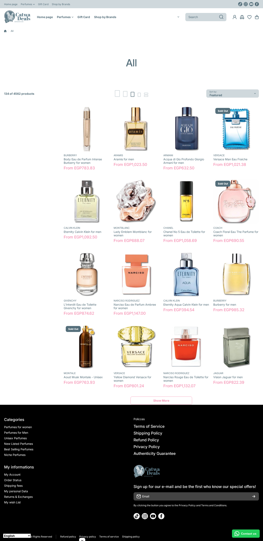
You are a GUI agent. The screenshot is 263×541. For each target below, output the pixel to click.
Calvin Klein (72, 227)
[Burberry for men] (236, 274)
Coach (217, 227)
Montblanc (122, 227)
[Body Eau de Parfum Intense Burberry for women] (87, 129)
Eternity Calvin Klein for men (82, 232)
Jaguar (218, 373)
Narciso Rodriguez (127, 300)
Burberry (70, 155)
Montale (70, 373)
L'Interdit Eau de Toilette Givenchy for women (80, 306)
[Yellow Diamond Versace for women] (136, 347)
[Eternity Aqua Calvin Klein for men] (186, 274)
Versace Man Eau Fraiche (230, 159)
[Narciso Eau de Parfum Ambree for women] (136, 274)
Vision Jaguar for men (228, 377)
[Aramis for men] (136, 129)
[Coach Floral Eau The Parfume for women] (236, 201)
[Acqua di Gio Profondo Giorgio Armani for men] (186, 129)
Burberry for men (224, 304)
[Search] (221, 17)
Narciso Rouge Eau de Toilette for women (185, 378)
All (12, 30)
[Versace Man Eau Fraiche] (236, 129)
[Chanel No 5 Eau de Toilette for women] (186, 201)
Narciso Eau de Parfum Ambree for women (135, 306)
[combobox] (205, 17)
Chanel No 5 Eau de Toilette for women (184, 233)
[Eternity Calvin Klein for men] (87, 201)
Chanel (168, 227)
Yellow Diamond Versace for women (132, 378)
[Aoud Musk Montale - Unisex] (87, 347)
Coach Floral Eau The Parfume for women (235, 233)
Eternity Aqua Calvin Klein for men (186, 304)
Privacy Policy (187, 505)
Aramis (118, 155)
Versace (219, 155)
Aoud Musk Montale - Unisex (83, 377)
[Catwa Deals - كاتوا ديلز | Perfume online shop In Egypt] (17, 17)
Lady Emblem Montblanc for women (133, 233)
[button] (257, 17)
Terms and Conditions (213, 505)
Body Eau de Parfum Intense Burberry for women (83, 160)
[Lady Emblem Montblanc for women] (136, 201)
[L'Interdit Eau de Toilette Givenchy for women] (87, 274)
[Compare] (242, 17)
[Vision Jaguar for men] (236, 347)
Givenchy (70, 300)
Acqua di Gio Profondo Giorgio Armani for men (183, 160)
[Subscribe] (254, 496)
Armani (168, 155)
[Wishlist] (249, 17)
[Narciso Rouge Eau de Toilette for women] (186, 347)
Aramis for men (124, 159)
